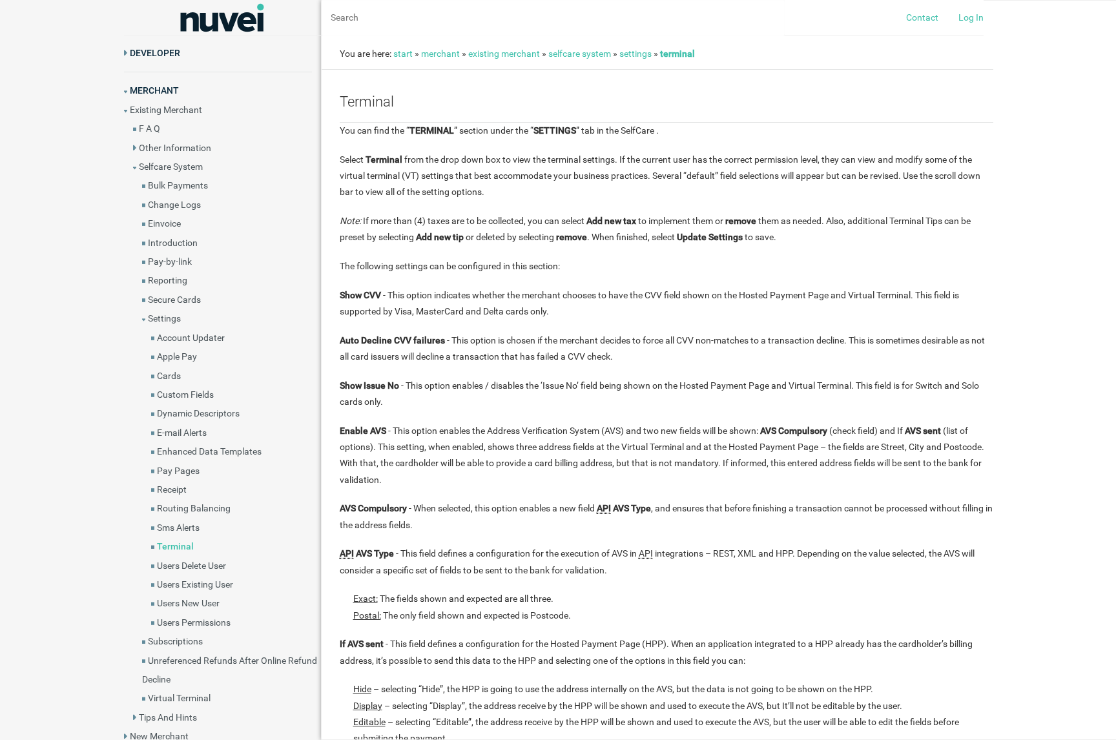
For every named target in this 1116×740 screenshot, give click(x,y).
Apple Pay (177, 356)
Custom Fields (185, 394)
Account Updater (191, 338)
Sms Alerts (178, 527)
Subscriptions (175, 641)
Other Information (175, 148)
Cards (169, 376)
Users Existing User (195, 584)
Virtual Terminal (179, 698)
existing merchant (504, 53)
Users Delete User (191, 565)
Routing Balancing (194, 508)
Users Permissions (194, 622)
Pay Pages (178, 471)
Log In (971, 17)
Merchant (154, 90)
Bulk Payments (178, 185)
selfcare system (579, 53)
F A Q (149, 128)
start (403, 53)
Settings (164, 318)
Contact (922, 17)
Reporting (167, 280)
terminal (677, 53)
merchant (440, 53)
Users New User (188, 603)
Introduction (173, 243)
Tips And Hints (168, 717)
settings (635, 53)
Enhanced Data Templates (209, 451)
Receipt (172, 489)
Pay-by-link (170, 261)
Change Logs (174, 205)
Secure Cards (174, 299)
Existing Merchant (166, 110)
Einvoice (164, 223)
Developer (155, 53)
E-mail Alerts (182, 432)
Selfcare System (171, 166)
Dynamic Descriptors (198, 413)
